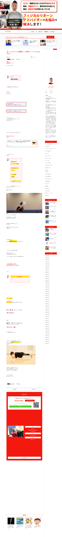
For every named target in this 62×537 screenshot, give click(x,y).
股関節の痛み (47, 181)
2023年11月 (46, 310)
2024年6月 (46, 297)
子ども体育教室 (48, 174)
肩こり (47, 183)
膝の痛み (47, 188)
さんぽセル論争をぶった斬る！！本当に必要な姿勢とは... (52, 216)
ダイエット (47, 155)
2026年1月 (46, 261)
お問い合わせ (52, 31)
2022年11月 (46, 333)
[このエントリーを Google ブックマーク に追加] (17, 59)
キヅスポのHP (24, 457)
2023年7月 (46, 318)
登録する (20, 406)
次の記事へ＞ (34, 389)
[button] (24, 203)
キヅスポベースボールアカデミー (50, 148)
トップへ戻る (32, 31)
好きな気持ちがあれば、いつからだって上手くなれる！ (11, 527)
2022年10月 (46, 335)
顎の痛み (47, 195)
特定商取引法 (46, 31)
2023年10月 (46, 312)
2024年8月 (46, 293)
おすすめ (47, 146)
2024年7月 (46, 295)
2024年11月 (46, 287)
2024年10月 (46, 289)
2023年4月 (46, 324)
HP (36, 31)
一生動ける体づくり (48, 165)
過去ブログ (40, 31)
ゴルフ (47, 153)
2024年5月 (46, 299)
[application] (24, 203)
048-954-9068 (19, 401)
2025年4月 (46, 278)
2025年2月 (46, 282)
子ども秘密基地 (48, 176)
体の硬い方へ (34, 57)
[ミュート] (39, 212)
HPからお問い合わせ (29, 400)
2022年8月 (46, 339)
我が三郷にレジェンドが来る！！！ (19, 527)
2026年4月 (46, 255)
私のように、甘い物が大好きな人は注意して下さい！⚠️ (28, 527)
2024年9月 (46, 291)
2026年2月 (46, 259)
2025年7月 (46, 272)
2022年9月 (46, 337)
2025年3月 (46, 280)
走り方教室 (47, 190)
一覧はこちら (51, 37)
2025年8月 (46, 270)
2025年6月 (46, 274)
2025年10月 (46, 266)
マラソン (47, 160)
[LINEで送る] (12, 59)
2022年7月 (46, 341)
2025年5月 (46, 276)
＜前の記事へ (14, 389)
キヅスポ (7, 31)
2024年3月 (46, 303)
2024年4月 (46, 301)
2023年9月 (46, 314)
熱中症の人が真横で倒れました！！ (37, 527)
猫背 (46, 171)
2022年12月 (46, 331)
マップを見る (33, 431)
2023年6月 (46, 320)
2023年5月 (46, 322)
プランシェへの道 (48, 158)
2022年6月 (46, 343)
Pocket (19, 59)
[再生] (7, 212)
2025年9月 (46, 268)
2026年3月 (46, 257)
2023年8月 (46, 316)
